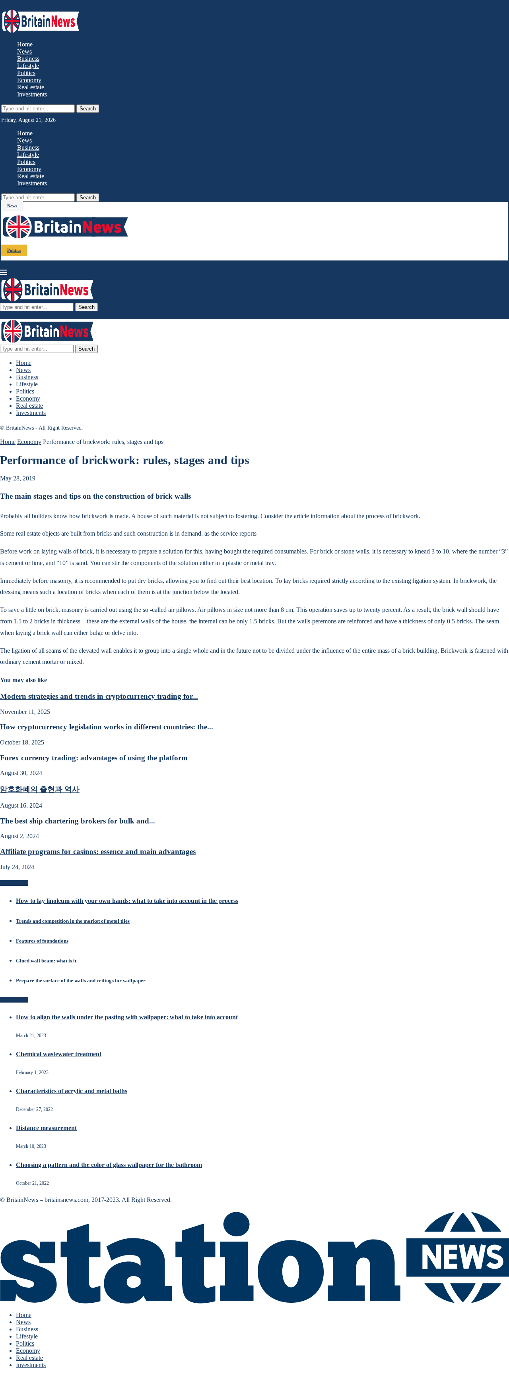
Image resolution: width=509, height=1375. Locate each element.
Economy (29, 80)
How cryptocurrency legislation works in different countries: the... (106, 727)
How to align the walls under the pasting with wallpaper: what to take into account (127, 1017)
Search (88, 109)
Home (25, 44)
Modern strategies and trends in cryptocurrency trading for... (99, 696)
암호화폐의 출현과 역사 (40, 789)
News (24, 51)
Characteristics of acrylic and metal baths (71, 1091)
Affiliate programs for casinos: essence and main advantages (98, 851)
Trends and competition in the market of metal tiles (73, 921)
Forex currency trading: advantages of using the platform (94, 758)
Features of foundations (42, 941)
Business (28, 58)
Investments (32, 94)
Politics (26, 72)
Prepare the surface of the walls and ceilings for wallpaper (81, 981)
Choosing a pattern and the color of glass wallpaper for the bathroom (109, 1164)
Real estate (30, 87)
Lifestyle (28, 65)
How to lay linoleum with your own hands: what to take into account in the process (127, 900)
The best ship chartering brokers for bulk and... (77, 821)
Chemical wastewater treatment (58, 1054)
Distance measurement (46, 1127)
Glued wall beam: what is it (46, 961)
